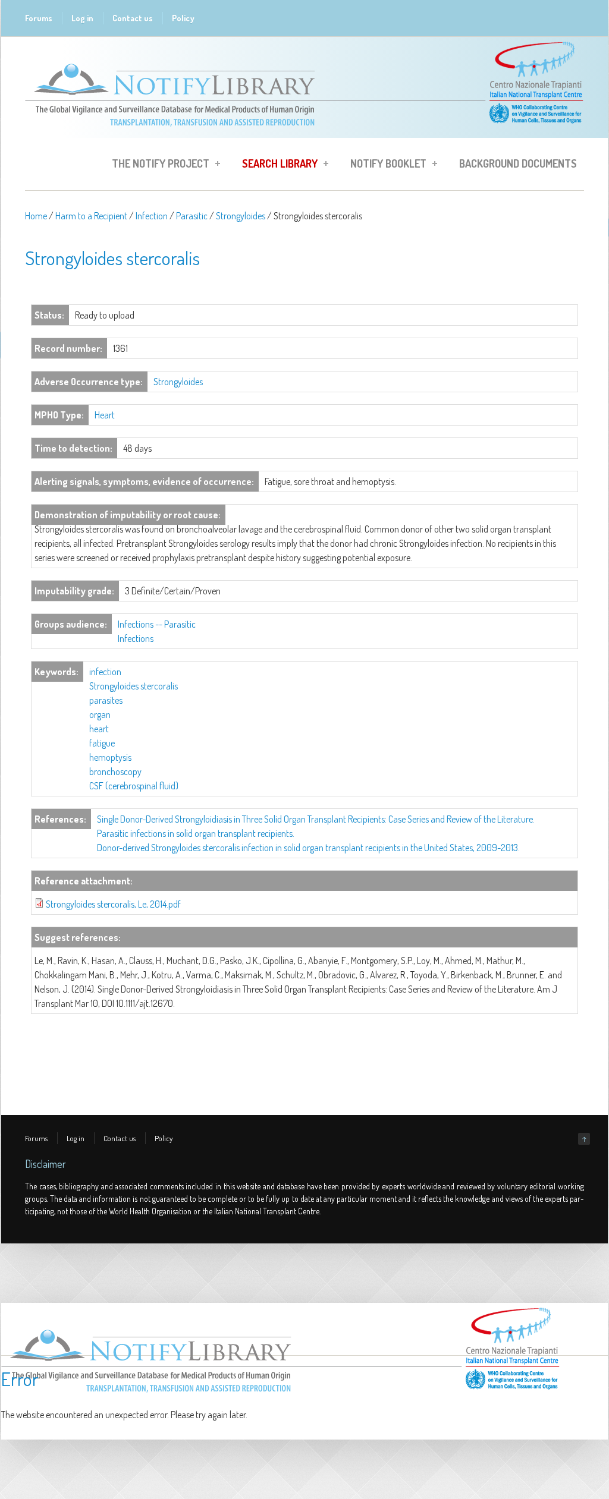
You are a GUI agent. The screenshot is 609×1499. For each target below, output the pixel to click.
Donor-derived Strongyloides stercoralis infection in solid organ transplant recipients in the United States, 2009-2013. (308, 848)
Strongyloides (240, 216)
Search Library (276, 165)
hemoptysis (110, 757)
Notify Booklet (384, 165)
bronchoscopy (115, 771)
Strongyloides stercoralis (133, 686)
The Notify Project (157, 165)
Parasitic (192, 216)
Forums (38, 18)
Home (36, 216)
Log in (82, 18)
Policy (183, 18)
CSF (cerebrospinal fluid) (133, 786)
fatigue (102, 743)
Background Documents (518, 163)
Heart (105, 415)
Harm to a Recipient (91, 216)
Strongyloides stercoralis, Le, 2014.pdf (113, 904)
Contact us (132, 18)
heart (99, 729)
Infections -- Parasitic (157, 624)
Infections (135, 638)
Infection (152, 216)
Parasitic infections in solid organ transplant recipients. (195, 833)
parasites (106, 700)
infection (105, 672)
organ (100, 714)
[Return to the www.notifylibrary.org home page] (304, 132)
